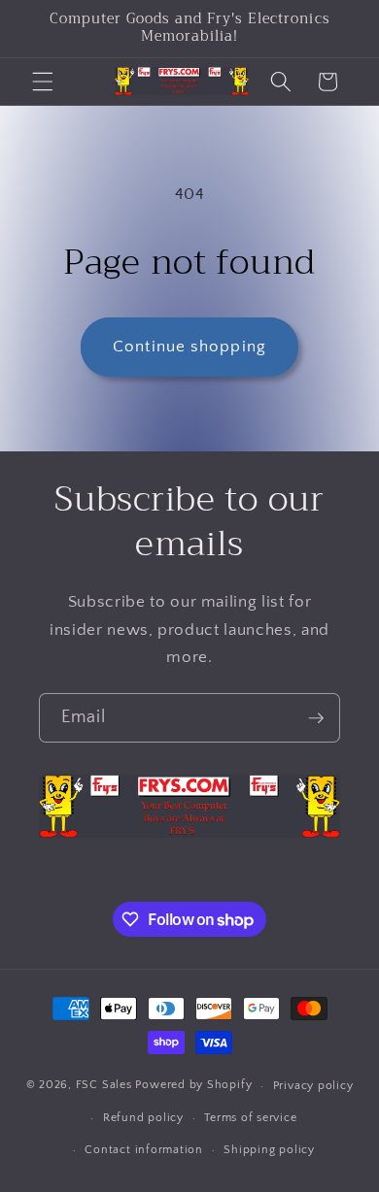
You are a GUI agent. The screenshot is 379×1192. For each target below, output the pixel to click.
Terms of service (250, 1117)
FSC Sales (104, 1085)
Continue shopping (189, 346)
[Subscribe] (316, 718)
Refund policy (143, 1117)
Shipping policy (269, 1149)
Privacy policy (313, 1085)
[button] (42, 81)
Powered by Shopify (193, 1085)
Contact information (144, 1149)
